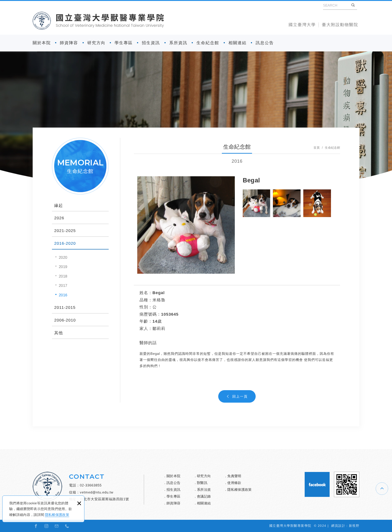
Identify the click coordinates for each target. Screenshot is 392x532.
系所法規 (204, 489)
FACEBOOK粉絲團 (317, 484)
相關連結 (237, 43)
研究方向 (96, 43)
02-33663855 (91, 485)
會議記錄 (204, 496)
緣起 (58, 205)
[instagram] (46, 525)
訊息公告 (265, 43)
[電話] (67, 525)
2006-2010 (65, 320)
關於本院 (42, 43)
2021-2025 (65, 230)
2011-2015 (65, 307)
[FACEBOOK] (36, 525)
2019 (63, 267)
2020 (63, 257)
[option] (186, 225)
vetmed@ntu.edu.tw (96, 492)
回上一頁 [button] (240, 396)
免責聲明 (234, 476)
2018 (63, 276)
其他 (58, 333)
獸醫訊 (202, 483)
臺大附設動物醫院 (340, 24)
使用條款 (234, 483)
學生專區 (124, 43)
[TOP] (382, 488)
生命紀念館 (207, 43)
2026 (59, 218)
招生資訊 (151, 43)
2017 (63, 285)
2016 (63, 295)
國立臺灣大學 (302, 24)
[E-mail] (56, 525)
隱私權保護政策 (57, 515)
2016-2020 (65, 243)
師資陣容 (69, 43)
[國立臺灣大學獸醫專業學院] (98, 21)
